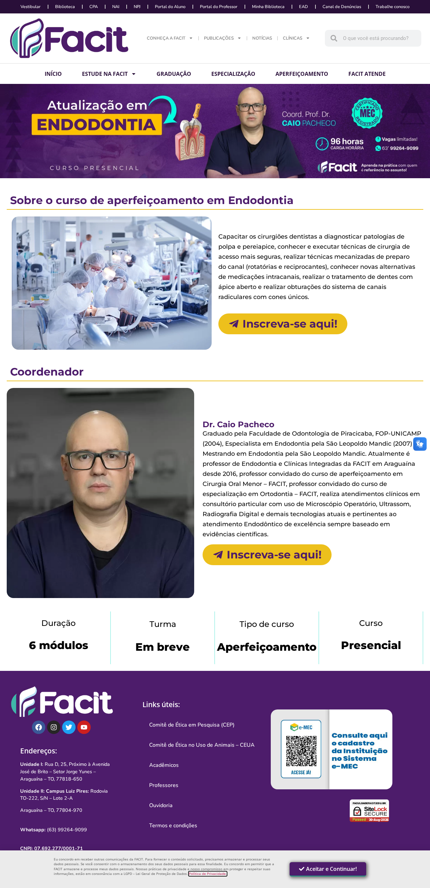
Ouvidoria (161, 805)
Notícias (262, 38)
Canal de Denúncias (341, 7)
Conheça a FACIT (166, 38)
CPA (93, 7)
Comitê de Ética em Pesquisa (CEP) (191, 725)
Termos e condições (173, 825)
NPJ (137, 7)
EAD (303, 7)
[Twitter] (69, 727)
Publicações (219, 38)
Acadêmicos (164, 765)
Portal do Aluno (170, 7)
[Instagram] (53, 727)
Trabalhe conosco (393, 7)
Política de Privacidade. (208, 874)
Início (53, 74)
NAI (115, 7)
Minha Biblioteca (268, 7)
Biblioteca (65, 7)
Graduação (174, 74)
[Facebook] (38, 727)
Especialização (233, 74)
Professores (163, 785)
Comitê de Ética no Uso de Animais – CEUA (202, 745)
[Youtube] (84, 727)
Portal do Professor (219, 7)
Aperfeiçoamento (301, 74)
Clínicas (292, 38)
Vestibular (30, 7)
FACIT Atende (367, 74)
